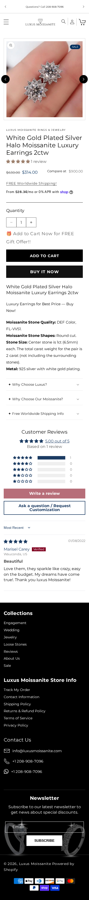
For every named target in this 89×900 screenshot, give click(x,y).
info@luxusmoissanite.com (37, 750)
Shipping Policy (17, 704)
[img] (15, 541)
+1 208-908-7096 (27, 761)
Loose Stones (15, 644)
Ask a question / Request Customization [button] (45, 507)
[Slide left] (5, 79)
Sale (7, 666)
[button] (6, 22)
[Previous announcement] (5, 6)
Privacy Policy (16, 725)
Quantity (15, 210)
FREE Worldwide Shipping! (31, 183)
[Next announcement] (83, 6)
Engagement (15, 623)
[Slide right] (83, 79)
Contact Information (21, 697)
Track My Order (17, 690)
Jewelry (10, 637)
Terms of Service (18, 718)
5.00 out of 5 (57, 441)
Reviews (11, 652)
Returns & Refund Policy (24, 711)
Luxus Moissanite (35, 864)
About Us (12, 658)
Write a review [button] (44, 493)
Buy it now (44, 271)
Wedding (12, 630)
